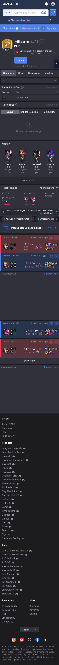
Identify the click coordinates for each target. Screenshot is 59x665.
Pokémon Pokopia (11, 479)
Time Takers (8, 511)
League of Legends (12, 448)
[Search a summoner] (44, 12)
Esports (6, 530)
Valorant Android (11, 566)
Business (34, 606)
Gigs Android (8, 574)
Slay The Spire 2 (10, 491)
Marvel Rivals (9, 483)
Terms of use (9, 610)
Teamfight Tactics (11, 452)
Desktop (6, 514)
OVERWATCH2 (9, 475)
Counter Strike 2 (10, 495)
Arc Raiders (8, 487)
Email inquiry (8, 617)
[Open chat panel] (56, 63)
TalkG (5, 526)
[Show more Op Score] (56, 212)
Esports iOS (8, 593)
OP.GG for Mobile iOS (12, 554)
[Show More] (18, 4)
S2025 (10, 112)
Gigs (4, 534)
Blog (4, 432)
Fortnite (6, 499)
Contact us (7, 621)
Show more (30, 360)
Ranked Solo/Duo (29, 112)
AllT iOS (6, 562)
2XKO (5, 507)
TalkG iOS (7, 586)
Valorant (6, 464)
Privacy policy (9, 606)
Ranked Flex (49, 112)
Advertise (34, 610)
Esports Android (10, 589)
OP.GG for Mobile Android (15, 550)
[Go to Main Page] (8, 4)
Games (5, 518)
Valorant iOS (8, 570)
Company (7, 428)
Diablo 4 (6, 503)
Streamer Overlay (11, 538)
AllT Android (8, 558)
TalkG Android (9, 582)
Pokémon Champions (13, 460)
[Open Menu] (53, 4)
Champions (10, 28)
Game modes (30, 28)
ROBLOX (6, 471)
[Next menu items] (43, 28)
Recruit (33, 614)
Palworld (6, 456)
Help (4, 614)
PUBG (5, 468)
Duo (4, 522)
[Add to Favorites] (41, 41)
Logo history (8, 436)
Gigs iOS (6, 578)
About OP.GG (8, 424)
